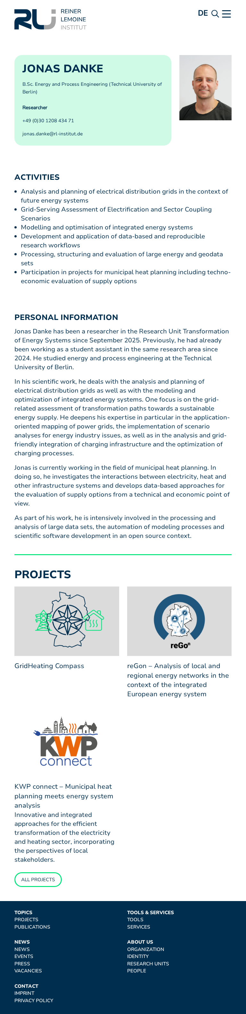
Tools (135, 919)
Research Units (148, 964)
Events (23, 956)
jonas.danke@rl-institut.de (52, 134)
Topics (23, 912)
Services (138, 927)
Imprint (24, 993)
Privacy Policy (33, 1000)
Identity (138, 956)
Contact (26, 986)
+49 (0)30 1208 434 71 (48, 120)
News (22, 942)
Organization (145, 949)
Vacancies (28, 971)
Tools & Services (150, 912)
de (203, 13)
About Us (140, 942)
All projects (38, 879)
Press (22, 964)
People (136, 971)
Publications (32, 927)
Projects (26, 919)
